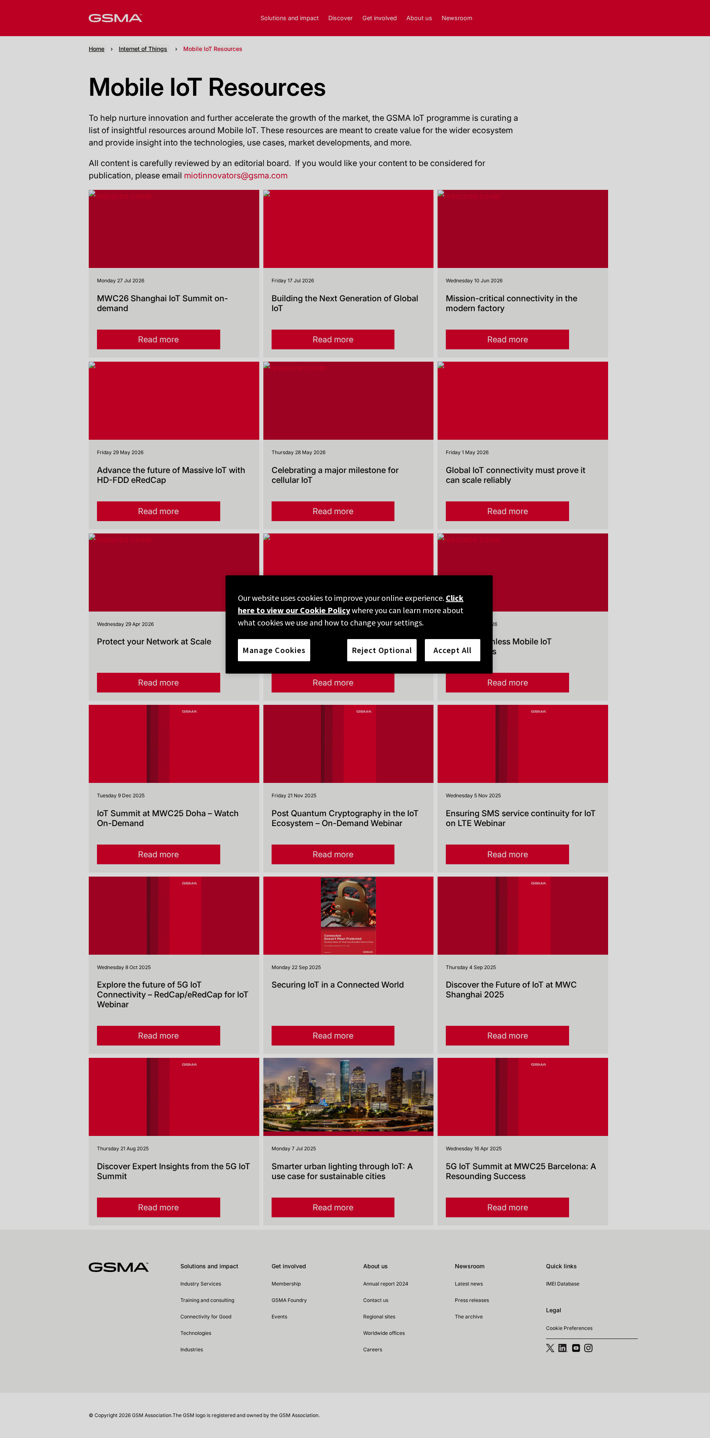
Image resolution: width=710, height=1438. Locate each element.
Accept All (452, 650)
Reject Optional (382, 650)
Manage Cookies (274, 650)
